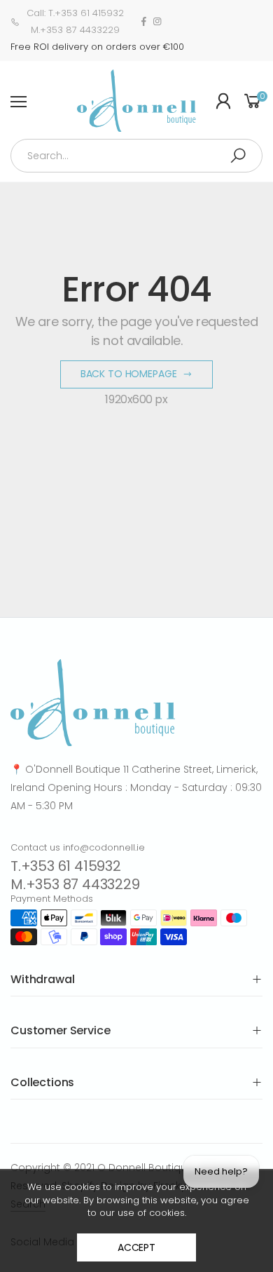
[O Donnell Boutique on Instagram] (157, 21)
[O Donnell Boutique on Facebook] (143, 21)
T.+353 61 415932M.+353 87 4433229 (75, 875)
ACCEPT (136, 1247)
